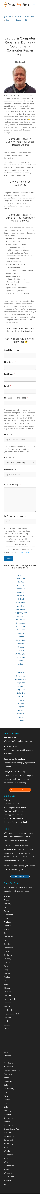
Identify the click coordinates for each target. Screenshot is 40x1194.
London (7, 1059)
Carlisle (7, 944)
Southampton (9, 1125)
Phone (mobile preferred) (16, 398)
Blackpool (8, 918)
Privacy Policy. (24, 552)
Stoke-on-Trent (9, 1136)
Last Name (9, 374)
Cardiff (6, 940)
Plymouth (7, 1092)
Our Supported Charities (13, 815)
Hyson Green (21, 606)
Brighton (7, 926)
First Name (10, 362)
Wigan (6, 1169)
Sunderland (8, 1140)
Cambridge (8, 933)
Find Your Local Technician (20, 790)
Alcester (7, 900)
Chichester (8, 955)
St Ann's (21, 647)
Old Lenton (21, 630)
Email (7, 386)
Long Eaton (21, 689)
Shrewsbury (8, 1118)
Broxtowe (20, 595)
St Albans (7, 1132)
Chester (7, 951)
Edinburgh (8, 977)
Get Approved (20, 877)
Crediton (7, 962)
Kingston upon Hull (11, 1014)
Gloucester (8, 992)
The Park (21, 650)
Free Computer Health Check (15, 807)
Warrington (8, 1155)
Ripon (6, 1103)
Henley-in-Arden (10, 999)
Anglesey (7, 904)
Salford (6, 1107)
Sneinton (20, 644)
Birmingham (9, 915)
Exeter (6, 984)
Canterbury (8, 937)
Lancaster (7, 1017)
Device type (9, 457)
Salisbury (7, 1110)
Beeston (21, 582)
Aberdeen (7, 896)
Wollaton (21, 664)
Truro (6, 1147)
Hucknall (21, 710)
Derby (6, 966)
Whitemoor (21, 657)
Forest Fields (20, 602)
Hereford (7, 1003)
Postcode (9, 434)
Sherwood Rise (20, 640)
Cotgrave (21, 707)
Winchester (8, 1173)
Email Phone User (11, 350)
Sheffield (7, 1114)
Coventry (7, 959)
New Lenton (20, 623)
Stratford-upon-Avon (12, 1129)
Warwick (7, 1158)
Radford (21, 633)
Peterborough (9, 1088)
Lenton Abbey (21, 609)
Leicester (7, 1025)
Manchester (8, 1063)
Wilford (21, 661)
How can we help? (12, 485)
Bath (6, 907)
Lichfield (7, 1028)
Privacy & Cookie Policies (13, 818)
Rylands (21, 637)
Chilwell (21, 599)
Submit (9, 558)
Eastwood (20, 714)
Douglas (7, 970)
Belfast (6, 911)
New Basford (21, 620)
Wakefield (8, 1151)
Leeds (6, 1021)
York (5, 1184)
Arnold (20, 696)
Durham (7, 973)
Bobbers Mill (21, 589)
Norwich (7, 1077)
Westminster (9, 1166)
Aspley (20, 575)
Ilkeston (21, 703)
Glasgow (7, 988)
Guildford (7, 995)
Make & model (10, 469)
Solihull (7, 1121)
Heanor (21, 717)
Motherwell (8, 1066)
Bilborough (21, 585)
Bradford (7, 922)
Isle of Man (8, 1006)
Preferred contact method (15, 516)
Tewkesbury (8, 1143)
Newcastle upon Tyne (12, 1070)
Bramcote (20, 592)
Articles (7, 800)
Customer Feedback (11, 804)
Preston (7, 1099)
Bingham (20, 720)
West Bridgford (20, 654)
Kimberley (21, 700)
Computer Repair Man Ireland (15, 822)
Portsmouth (8, 1096)
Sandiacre (21, 686)
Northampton (9, 1074)
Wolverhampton (10, 1177)
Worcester (8, 1180)
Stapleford (21, 683)
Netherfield (21, 693)
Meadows (20, 616)
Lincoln (7, 1052)
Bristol (6, 929)
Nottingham (20, 626)
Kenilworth (8, 1010)
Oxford (6, 1085)
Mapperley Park (21, 613)
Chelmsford (8, 948)
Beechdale (21, 578)
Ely (5, 981)
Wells (6, 1162)
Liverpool (7, 1055)
